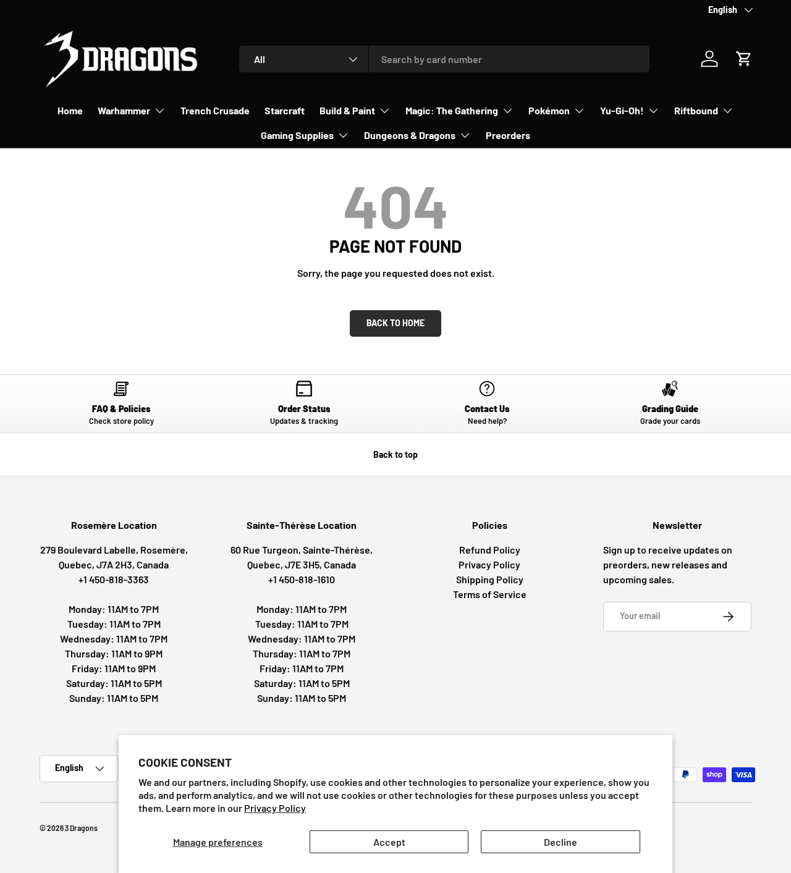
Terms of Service (490, 594)
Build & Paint (347, 110)
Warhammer (124, 110)
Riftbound (696, 110)
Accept (389, 842)
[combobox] (444, 59)
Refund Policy (489, 549)
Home (70, 110)
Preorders (508, 135)
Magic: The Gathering (451, 110)
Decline (560, 842)
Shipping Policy (489, 579)
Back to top (395, 454)
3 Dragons (81, 828)
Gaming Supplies (297, 135)
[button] (744, 58)
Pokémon (549, 110)
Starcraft (284, 110)
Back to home (395, 323)
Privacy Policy (275, 808)
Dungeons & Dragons (409, 135)
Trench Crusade (215, 110)
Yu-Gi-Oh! (622, 110)
